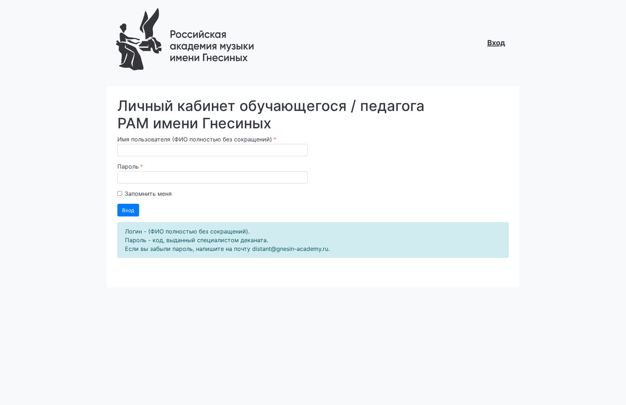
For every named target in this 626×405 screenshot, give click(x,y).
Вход (496, 42)
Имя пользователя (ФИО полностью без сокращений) (194, 139)
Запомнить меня (148, 193)
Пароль (128, 166)
